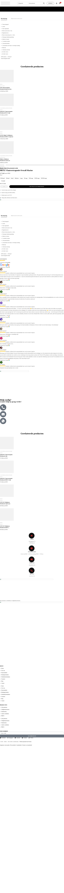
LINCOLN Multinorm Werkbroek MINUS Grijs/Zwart (5, 528)
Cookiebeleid (19, 745)
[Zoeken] (43, 3)
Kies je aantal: (3, 183)
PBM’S (2, 715)
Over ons (3, 670)
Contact (2, 683)
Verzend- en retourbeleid (27, 745)
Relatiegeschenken (5, 674)
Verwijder (3, 180)
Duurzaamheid (4, 672)
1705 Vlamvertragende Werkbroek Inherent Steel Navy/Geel (5, 89)
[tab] (4, 18)
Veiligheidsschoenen (5, 709)
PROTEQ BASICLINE (11, 168)
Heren (1, 84)
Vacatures (3, 679)
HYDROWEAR (2, 157)
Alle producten (4, 707)
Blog (2, 681)
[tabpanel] (32, 41)
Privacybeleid (13, 745)
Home (2, 668)
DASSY (1, 109)
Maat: (1, 175)
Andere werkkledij (5, 713)
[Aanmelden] (56, 3)
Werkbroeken (4, 711)
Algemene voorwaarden (5, 745)
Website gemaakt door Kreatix (25, 741)
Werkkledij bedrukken (5, 676)
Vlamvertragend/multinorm (6, 108)
